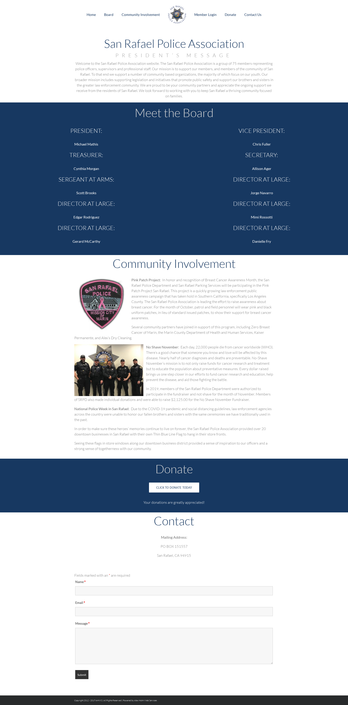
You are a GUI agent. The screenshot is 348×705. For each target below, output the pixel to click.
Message (82, 623)
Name (80, 582)
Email (80, 603)
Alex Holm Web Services (145, 700)
